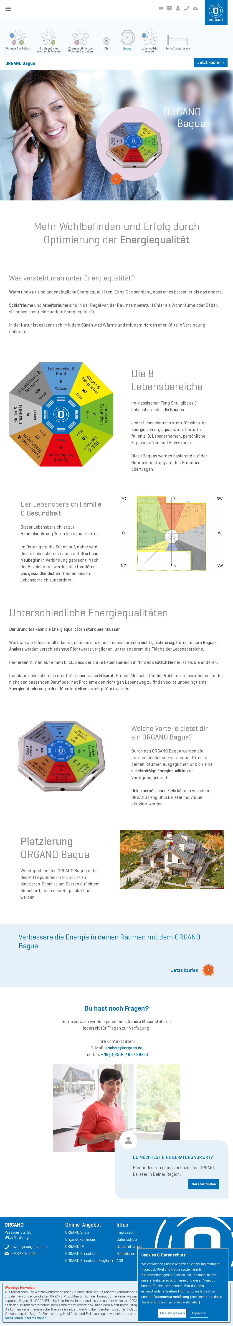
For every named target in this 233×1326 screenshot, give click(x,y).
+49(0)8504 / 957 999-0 (124, 1054)
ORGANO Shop (77, 1232)
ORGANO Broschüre (81, 1253)
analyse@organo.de (123, 1048)
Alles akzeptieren (172, 1313)
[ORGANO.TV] (169, 8)
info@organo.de (195, 8)
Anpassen (199, 1313)
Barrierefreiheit (129, 1246)
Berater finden (204, 1184)
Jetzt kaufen (210, 62)
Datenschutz (126, 1239)
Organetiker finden (80, 1239)
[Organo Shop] (160, 8)
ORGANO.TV (74, 1246)
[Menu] (8, 8)
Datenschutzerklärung (171, 1297)
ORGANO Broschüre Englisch (89, 1260)
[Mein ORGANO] (178, 8)
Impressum (125, 1232)
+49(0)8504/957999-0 (186, 8)
